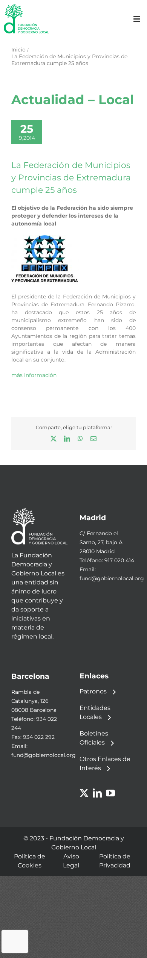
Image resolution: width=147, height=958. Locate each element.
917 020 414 (119, 560)
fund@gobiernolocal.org (112, 578)
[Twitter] (84, 793)
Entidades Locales (95, 712)
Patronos (93, 691)
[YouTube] (110, 793)
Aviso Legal (71, 861)
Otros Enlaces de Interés (105, 763)
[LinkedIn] (97, 793)
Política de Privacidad (114, 861)
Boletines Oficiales (94, 738)
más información (34, 375)
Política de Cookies (29, 861)
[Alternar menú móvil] (137, 19)
